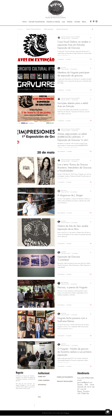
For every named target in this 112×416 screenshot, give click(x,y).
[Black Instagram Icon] (96, 21)
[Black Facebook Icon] (91, 21)
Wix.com (67, 413)
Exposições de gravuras (62, 29)
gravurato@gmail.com (84, 382)
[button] (92, 29)
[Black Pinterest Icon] (93, 21)
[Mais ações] (91, 38)
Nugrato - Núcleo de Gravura (33, 29)
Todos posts (20, 29)
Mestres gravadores (48, 29)
